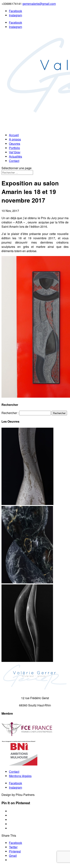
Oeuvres (14, 143)
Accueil (14, 135)
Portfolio (14, 148)
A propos (15, 139)
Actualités (15, 156)
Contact (14, 161)
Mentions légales (20, 776)
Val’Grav (14, 152)
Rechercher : (9, 413)
